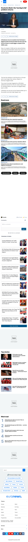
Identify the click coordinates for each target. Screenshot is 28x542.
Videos (16, 515)
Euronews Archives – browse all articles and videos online (7, 521)
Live (25, 1)
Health (23, 490)
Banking (15, 173)
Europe (2, 504)
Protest (22, 487)
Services (3, 525)
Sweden (15, 487)
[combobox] (14, 470)
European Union (6, 490)
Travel (16, 512)
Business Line (4, 117)
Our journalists (18, 517)
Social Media (7, 487)
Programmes (3, 517)
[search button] (24, 470)
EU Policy (17, 506)
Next (16, 509)
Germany (23, 173)
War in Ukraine (9, 481)
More (2, 529)
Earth (2, 509)
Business (3, 506)
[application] (14, 20)
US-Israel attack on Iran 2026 (14, 478)
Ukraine (7, 484)
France (13, 484)
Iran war (21, 484)
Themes (2, 501)
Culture (2, 515)
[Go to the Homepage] (4, 1)
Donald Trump (19, 481)
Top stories (5, 352)
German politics (6, 173)
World (16, 504)
